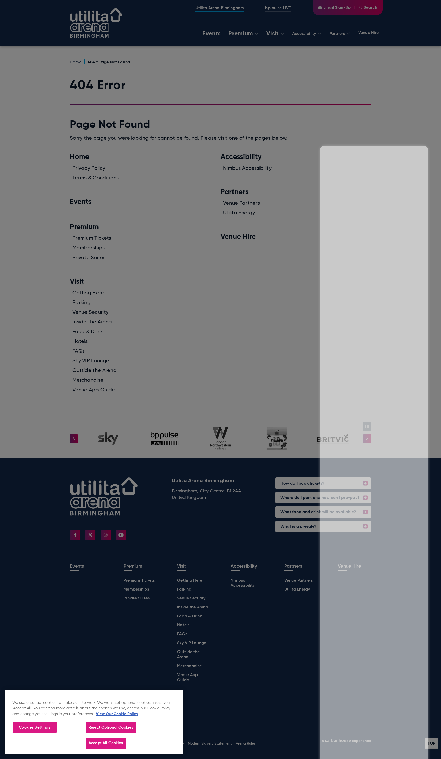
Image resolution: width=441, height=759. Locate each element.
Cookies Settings (34, 727)
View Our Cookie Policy (117, 714)
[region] (94, 722)
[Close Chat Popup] (424, 43)
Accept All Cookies (106, 743)
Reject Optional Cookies (111, 727)
